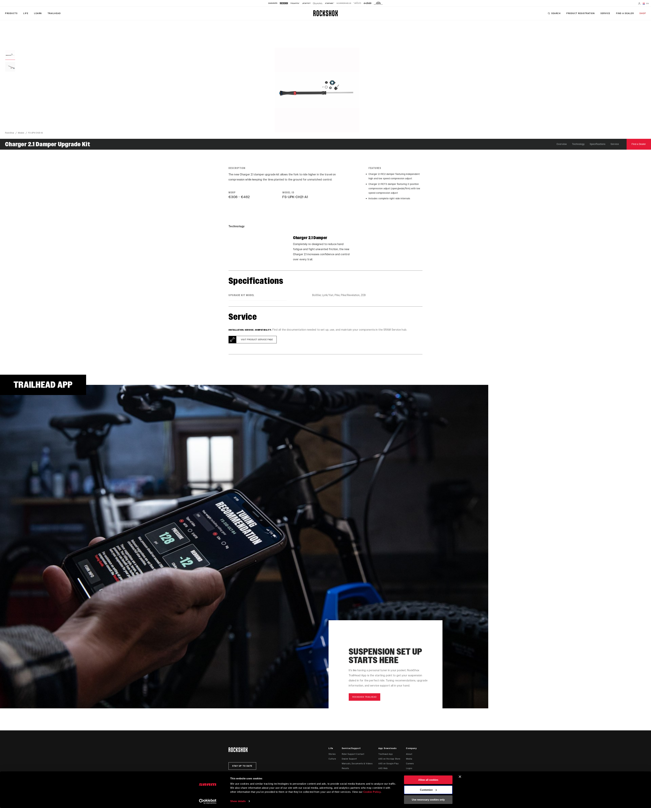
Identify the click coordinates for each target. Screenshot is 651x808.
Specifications (598, 144)
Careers (410, 763)
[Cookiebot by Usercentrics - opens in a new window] (208, 801)
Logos (409, 768)
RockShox (9, 133)
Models (21, 133)
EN (647, 3)
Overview (562, 144)
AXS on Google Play (388, 763)
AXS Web (383, 768)
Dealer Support (349, 759)
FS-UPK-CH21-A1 (35, 133)
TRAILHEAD (54, 13)
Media (409, 759)
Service (605, 13)
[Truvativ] (295, 3)
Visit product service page (257, 339)
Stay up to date (242, 766)
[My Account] (639, 4)
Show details (238, 801)
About (409, 754)
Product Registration (580, 13)
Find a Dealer (625, 13)
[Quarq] (317, 3)
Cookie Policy (372, 791)
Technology (578, 144)
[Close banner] (460, 776)
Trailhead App (385, 754)
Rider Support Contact (353, 754)
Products (11, 13)
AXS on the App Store (389, 759)
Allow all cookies (428, 779)
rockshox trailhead (364, 697)
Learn (38, 13)
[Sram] (273, 3)
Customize (426, 789)
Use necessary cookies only (428, 799)
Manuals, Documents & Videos (357, 763)
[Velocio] (357, 3)
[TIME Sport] (329, 3)
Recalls (345, 768)
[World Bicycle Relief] (378, 3)
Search (556, 13)
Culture (332, 759)
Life (25, 13)
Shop (642, 13)
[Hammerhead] (344, 3)
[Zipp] (306, 3)
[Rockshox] (284, 3)
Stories (332, 754)
